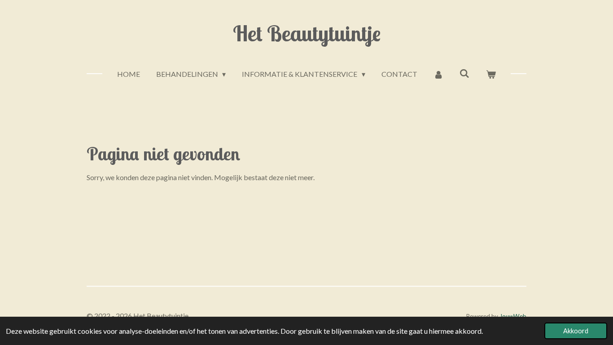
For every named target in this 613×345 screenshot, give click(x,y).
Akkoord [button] (575, 331)
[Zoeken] (464, 73)
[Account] (438, 74)
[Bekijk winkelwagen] (491, 74)
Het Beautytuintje (307, 33)
